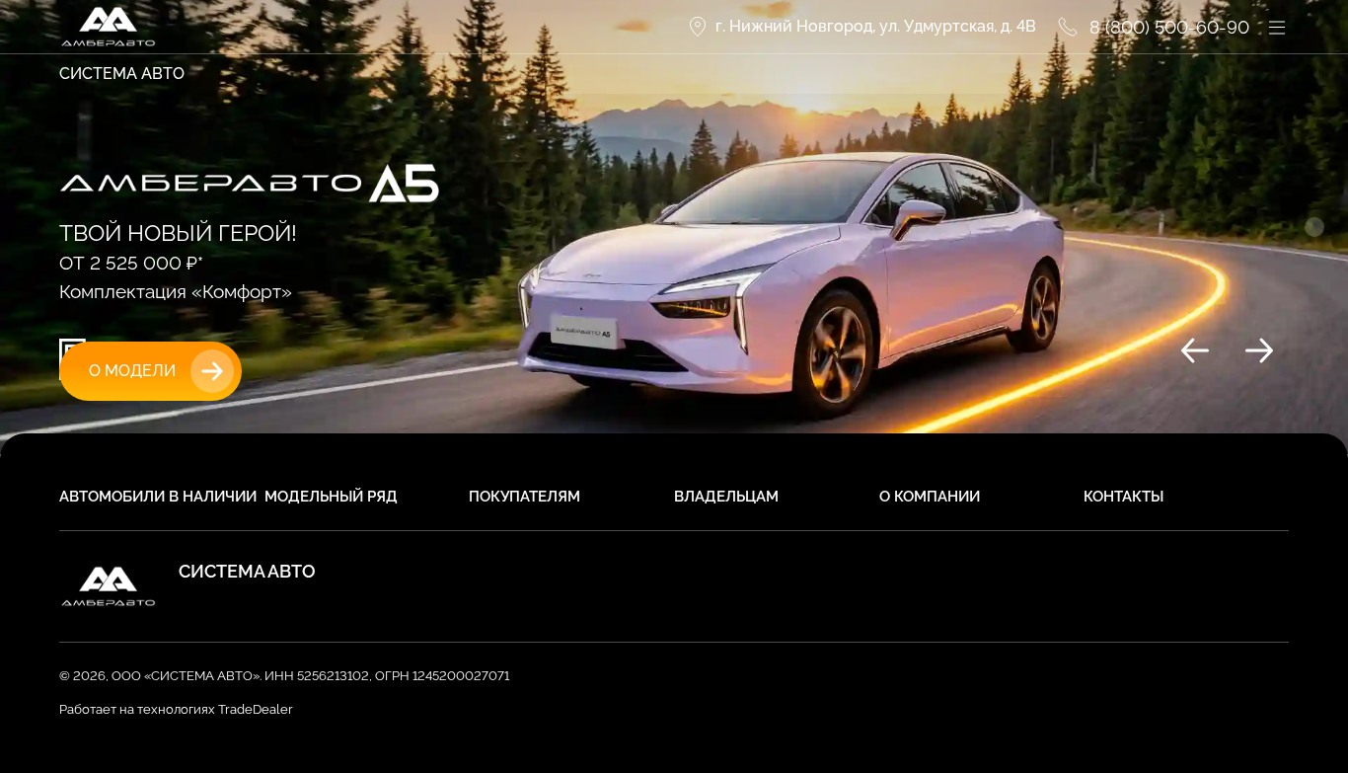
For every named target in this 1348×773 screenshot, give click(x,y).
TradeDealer (254, 709)
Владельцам (726, 496)
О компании (929, 496)
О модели (132, 370)
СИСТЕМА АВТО (122, 73)
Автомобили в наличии (158, 496)
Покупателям (524, 496)
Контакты (1123, 496)
